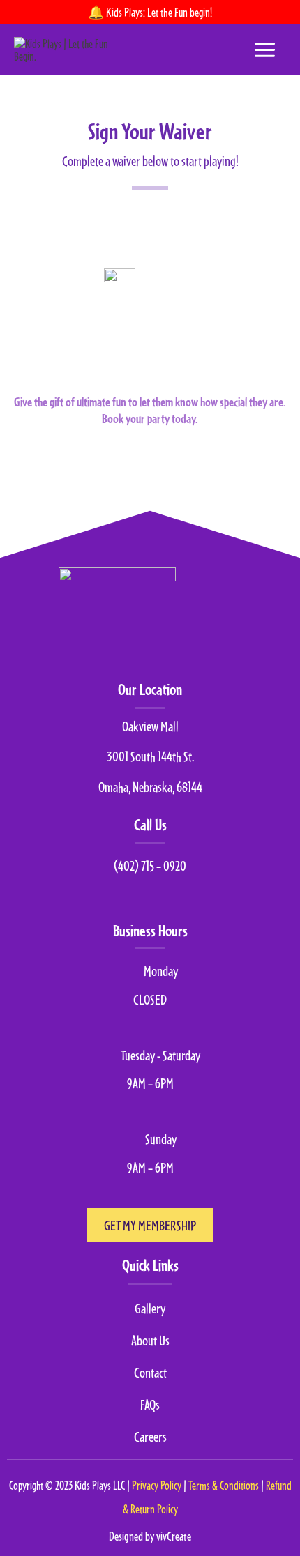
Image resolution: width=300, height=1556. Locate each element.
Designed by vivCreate (150, 1536)
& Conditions (224, 1485)
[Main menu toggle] (264, 50)
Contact (150, 1372)
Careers (150, 1436)
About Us (150, 1340)
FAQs (150, 1404)
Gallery (150, 1308)
